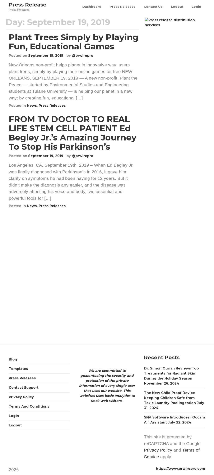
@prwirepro (82, 56)
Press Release (27, 5)
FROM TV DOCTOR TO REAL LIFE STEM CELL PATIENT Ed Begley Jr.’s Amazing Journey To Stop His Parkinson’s (72, 133)
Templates (18, 369)
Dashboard (91, 7)
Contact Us (153, 7)
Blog (13, 359)
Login (196, 7)
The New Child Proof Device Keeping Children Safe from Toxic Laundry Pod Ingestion (170, 398)
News (32, 106)
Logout (177, 7)
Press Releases (122, 7)
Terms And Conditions (29, 406)
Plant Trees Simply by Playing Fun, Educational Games (74, 41)
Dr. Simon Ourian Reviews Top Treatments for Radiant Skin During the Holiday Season (171, 373)
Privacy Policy (21, 397)
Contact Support (23, 388)
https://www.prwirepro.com (180, 469)
